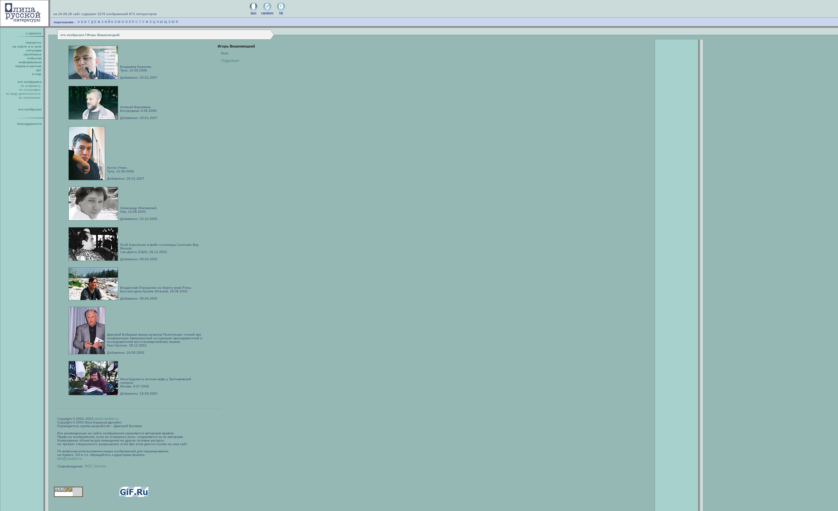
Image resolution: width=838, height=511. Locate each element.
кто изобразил (72, 35)
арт (39, 70)
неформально (30, 62)
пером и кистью (28, 66)
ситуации (34, 50)
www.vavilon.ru (106, 419)
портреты (34, 42)
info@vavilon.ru (69, 459)
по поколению (30, 97)
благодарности (29, 124)
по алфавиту (31, 86)
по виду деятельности (23, 93)
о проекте (34, 33)
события (34, 58)
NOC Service (95, 466)
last (253, 13)
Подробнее (230, 61)
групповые (33, 54)
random (267, 13)
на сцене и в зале (27, 46)
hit (281, 13)
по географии (30, 89)
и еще (37, 74)
